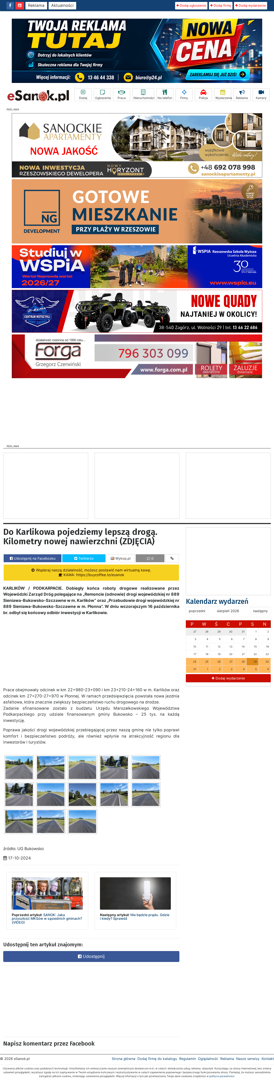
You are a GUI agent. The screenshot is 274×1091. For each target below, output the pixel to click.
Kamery (261, 98)
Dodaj (83, 98)
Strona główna (123, 1058)
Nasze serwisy (247, 1058)
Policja (203, 98)
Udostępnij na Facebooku (34, 558)
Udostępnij (93, 956)
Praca (122, 98)
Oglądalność (208, 1058)
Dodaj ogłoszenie (192, 5)
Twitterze (85, 558)
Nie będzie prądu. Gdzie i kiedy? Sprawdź (134, 917)
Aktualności (62, 5)
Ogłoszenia (103, 98)
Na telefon (165, 98)
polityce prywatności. (222, 1076)
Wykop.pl (122, 558)
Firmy (184, 98)
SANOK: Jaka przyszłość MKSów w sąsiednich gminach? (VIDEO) (47, 918)
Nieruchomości (144, 98)
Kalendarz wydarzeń (217, 601)
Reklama (36, 5)
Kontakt (268, 1058)
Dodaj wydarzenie (252, 5)
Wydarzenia (223, 98)
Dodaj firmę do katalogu (157, 1058)
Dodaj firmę (222, 5)
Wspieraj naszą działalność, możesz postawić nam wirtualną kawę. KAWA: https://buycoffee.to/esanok (93, 572)
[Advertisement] (137, 410)
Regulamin (187, 1058)
